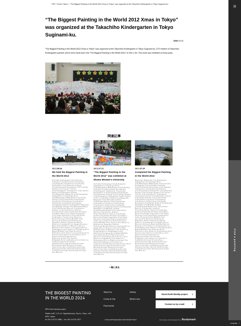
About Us (108, 292)
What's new (135, 299)
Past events (109, 306)
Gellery (133, 292)
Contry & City (109, 299)
